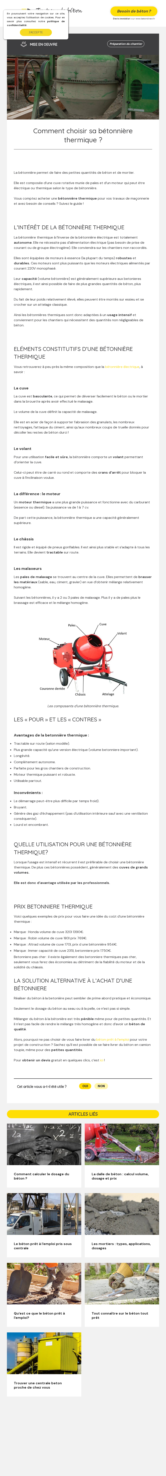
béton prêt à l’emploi (112, 1039)
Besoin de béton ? (134, 11)
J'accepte (36, 32)
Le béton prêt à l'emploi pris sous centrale (43, 1246)
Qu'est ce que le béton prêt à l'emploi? (39, 1315)
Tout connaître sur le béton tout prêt (120, 1315)
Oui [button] (85, 1086)
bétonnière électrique (122, 366)
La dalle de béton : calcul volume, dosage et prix (120, 1176)
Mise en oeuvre (43, 44)
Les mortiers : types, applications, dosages (121, 1246)
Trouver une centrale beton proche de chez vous (38, 1385)
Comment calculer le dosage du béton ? (41, 1176)
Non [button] (101, 1086)
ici (101, 1060)
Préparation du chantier (126, 44)
